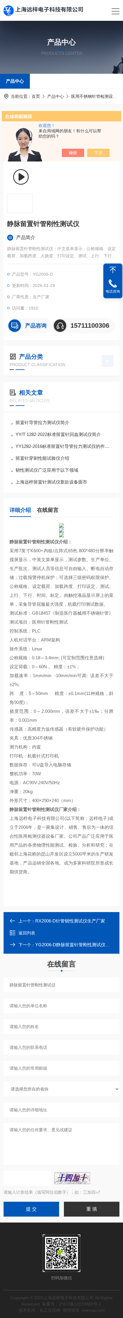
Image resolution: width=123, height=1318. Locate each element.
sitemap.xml (93, 1310)
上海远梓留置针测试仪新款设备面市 (51, 481)
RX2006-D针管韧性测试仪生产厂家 (70, 920)
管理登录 (71, 1310)
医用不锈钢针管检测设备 (94, 96)
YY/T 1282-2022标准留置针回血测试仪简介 (58, 434)
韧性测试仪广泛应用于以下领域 (47, 470)
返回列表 (27, 933)
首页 (36, 96)
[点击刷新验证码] (72, 1178)
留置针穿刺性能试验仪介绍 (42, 458)
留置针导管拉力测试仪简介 (42, 422)
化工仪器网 (49, 1310)
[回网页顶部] (113, 270)
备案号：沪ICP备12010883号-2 (71, 1304)
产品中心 (15, 81)
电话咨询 (113, 291)
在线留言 (48, 510)
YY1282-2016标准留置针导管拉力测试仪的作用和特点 (64, 446)
